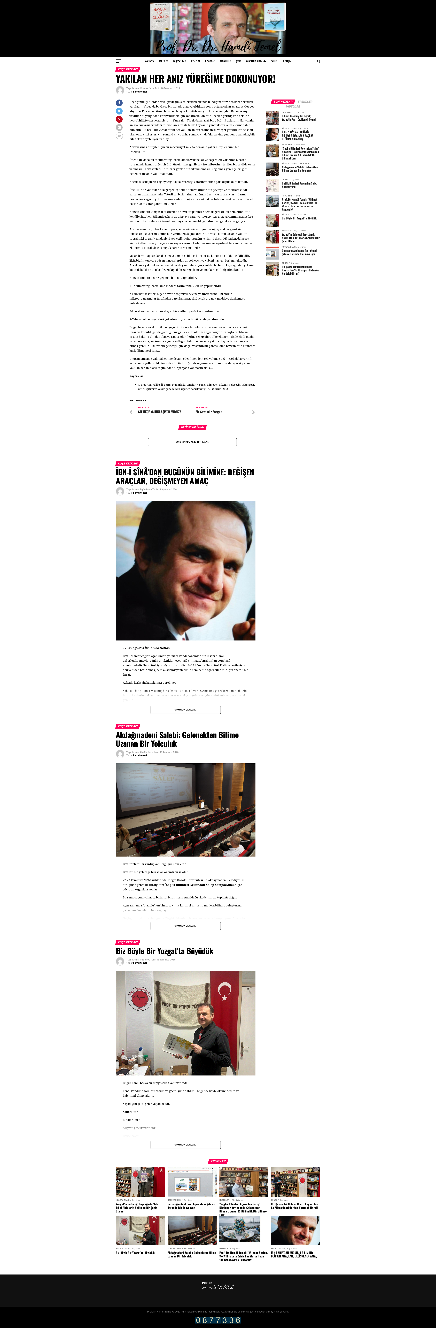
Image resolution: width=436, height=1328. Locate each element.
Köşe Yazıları (179, 61)
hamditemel (140, 91)
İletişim (287, 61)
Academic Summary (256, 61)
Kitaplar (195, 61)
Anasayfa (149, 61)
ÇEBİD (238, 61)
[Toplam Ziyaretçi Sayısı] (218, 1322)
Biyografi (210, 61)
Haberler (163, 61)
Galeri (274, 61)
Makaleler (225, 61)
